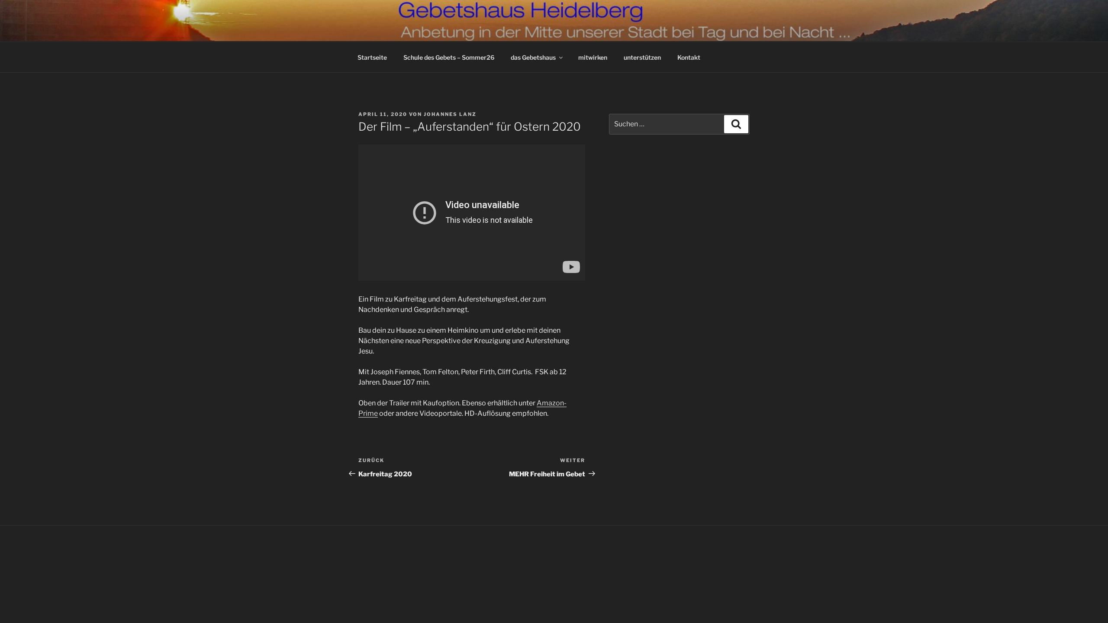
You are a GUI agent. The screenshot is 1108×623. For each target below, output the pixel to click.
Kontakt (688, 57)
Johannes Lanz (450, 114)
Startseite (372, 57)
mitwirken (592, 57)
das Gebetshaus (533, 57)
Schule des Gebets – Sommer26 (448, 57)
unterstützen (642, 57)
